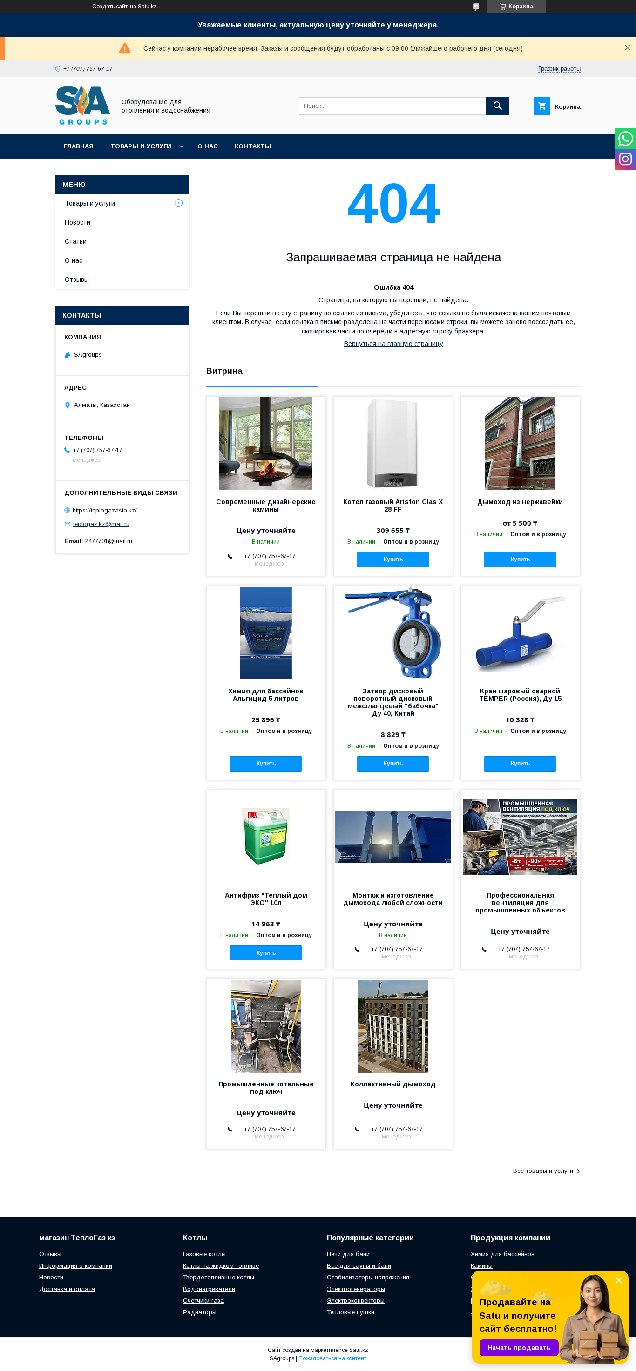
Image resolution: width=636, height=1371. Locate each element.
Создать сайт (110, 6)
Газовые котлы (204, 1254)
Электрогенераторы (356, 1288)
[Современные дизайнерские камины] (266, 443)
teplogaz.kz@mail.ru (101, 523)
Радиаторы (200, 1312)
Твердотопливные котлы (218, 1277)
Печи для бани (348, 1254)
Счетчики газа (203, 1300)
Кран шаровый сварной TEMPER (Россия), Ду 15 (520, 694)
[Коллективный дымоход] (393, 1025)
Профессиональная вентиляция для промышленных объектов (520, 903)
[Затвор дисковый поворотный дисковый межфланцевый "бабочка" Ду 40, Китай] (393, 632)
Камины (482, 1265)
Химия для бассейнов (503, 1254)
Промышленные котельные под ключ (266, 1087)
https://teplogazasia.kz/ (105, 510)
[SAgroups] (82, 122)
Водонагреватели (209, 1288)
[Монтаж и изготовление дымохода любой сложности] (393, 836)
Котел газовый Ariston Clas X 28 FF (393, 505)
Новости (77, 222)
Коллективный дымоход (393, 1084)
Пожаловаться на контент (332, 1358)
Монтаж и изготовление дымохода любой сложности (393, 899)
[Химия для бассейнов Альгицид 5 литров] (266, 632)
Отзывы (77, 279)
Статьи (76, 241)
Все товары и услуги (543, 1170)
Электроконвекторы (356, 1300)
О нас (207, 146)
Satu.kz (358, 1350)
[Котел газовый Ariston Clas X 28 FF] (393, 443)
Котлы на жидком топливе (221, 1265)
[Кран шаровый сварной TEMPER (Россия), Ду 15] (520, 632)
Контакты (253, 146)
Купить (393, 559)
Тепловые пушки (350, 1312)
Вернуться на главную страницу (393, 343)
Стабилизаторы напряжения (368, 1277)
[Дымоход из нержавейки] (520, 443)
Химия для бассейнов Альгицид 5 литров (266, 694)
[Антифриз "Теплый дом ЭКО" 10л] (266, 836)
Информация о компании (75, 1265)
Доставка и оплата (67, 1288)
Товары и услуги (140, 146)
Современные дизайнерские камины (266, 505)
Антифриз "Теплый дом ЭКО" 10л (266, 899)
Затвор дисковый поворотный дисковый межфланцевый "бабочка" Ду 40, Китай (393, 702)
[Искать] (497, 106)
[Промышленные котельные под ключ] (266, 1025)
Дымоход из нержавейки (520, 502)
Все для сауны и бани (359, 1265)
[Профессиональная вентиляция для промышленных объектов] (520, 836)
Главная (79, 146)
